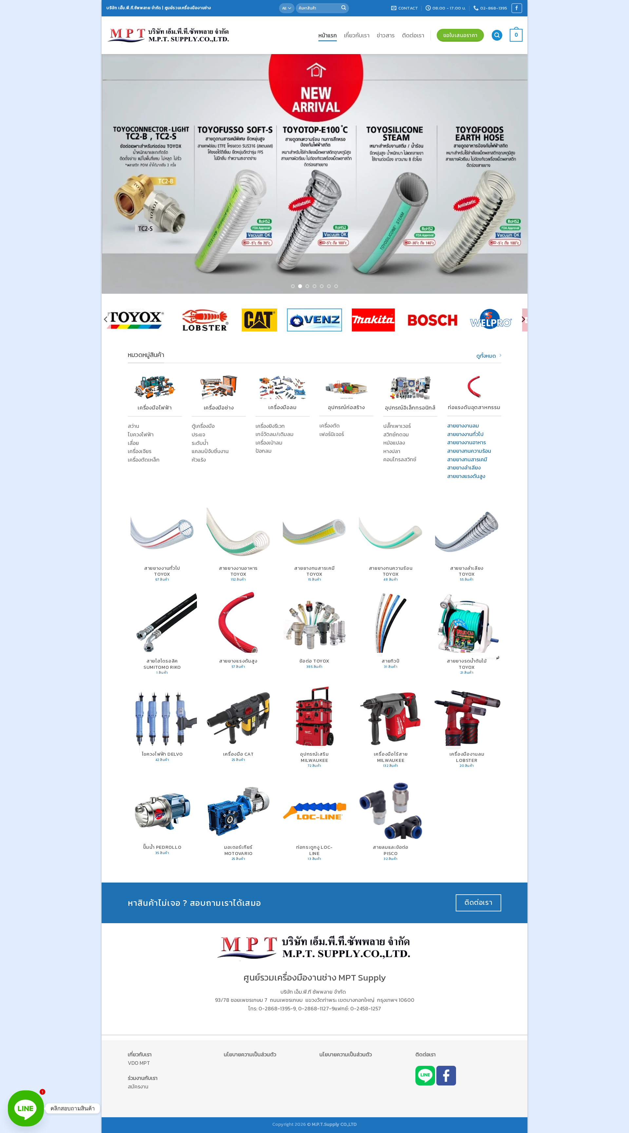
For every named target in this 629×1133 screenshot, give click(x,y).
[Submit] (344, 8)
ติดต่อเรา (413, 35)
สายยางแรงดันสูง (466, 476)
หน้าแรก (327, 35)
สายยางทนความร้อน (469, 451)
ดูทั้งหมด (486, 356)
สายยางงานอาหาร (466, 442)
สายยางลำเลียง (464, 467)
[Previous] (118, 174)
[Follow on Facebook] (516, 8)
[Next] (511, 174)
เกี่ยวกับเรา (357, 35)
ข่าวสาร (386, 35)
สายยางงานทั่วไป (465, 434)
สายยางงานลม (463, 425)
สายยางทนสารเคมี (467, 459)
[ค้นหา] (497, 35)
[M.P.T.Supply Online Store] (168, 35)
